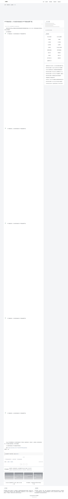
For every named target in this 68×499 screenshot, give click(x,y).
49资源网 (20, 468)
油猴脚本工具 (49, 60)
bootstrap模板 (59, 36)
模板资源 (55, 1)
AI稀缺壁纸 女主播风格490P (50, 77)
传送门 (17, 453)
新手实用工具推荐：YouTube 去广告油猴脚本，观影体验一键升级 (56, 73)
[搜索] (63, 1)
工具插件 (46, 1)
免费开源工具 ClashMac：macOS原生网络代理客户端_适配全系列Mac (57, 65)
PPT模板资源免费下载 (8, 459)
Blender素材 (49, 36)
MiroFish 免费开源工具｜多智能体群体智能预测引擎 (54, 69)
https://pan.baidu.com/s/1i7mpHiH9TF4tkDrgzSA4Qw (17, 447)
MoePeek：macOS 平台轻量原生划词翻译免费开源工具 (54, 79)
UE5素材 (49, 47)
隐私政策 (59, 1)
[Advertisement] (34, 13)
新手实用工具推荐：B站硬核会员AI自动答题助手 (53, 75)
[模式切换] (62, 1)
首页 (43, 1)
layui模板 (49, 44)
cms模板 (49, 42)
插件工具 (59, 55)
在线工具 (49, 52)
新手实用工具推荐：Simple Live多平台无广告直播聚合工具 (55, 67)
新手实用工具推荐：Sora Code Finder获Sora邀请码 (54, 81)
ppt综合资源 (14, 459)
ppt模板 (12, 4)
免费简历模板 (49, 50)
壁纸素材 (50, 1)
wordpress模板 (59, 47)
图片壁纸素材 (59, 50)
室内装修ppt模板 (19, 459)
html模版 (59, 42)
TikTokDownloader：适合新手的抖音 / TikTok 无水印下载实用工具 (56, 83)
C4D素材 (49, 39)
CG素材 (59, 39)
